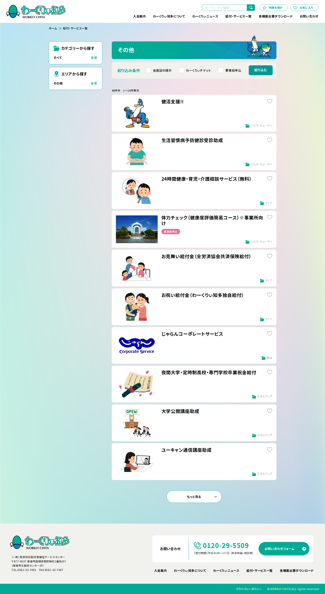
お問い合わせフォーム (279, 548)
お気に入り (306, 7)
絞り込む (260, 69)
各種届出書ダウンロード (276, 16)
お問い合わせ (309, 16)
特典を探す (276, 7)
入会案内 (139, 16)
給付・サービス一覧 (238, 16)
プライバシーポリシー (249, 589)
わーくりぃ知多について (169, 16)
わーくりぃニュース (205, 16)
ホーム (53, 28)
